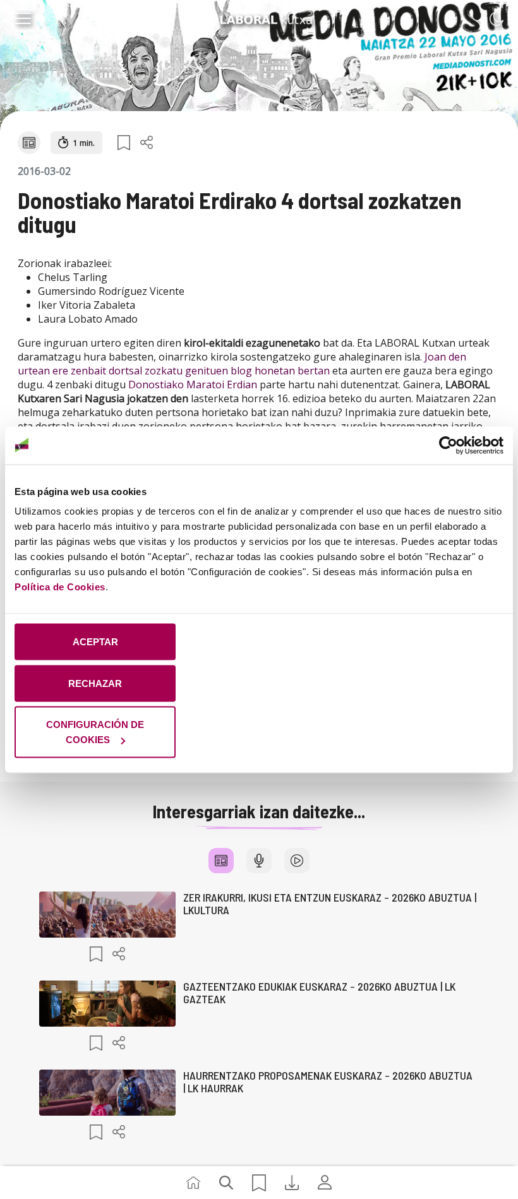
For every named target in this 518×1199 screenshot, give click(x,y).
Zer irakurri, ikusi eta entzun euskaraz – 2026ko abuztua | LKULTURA (329, 903)
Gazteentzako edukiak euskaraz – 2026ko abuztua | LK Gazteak (319, 992)
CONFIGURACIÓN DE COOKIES (95, 732)
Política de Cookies (60, 587)
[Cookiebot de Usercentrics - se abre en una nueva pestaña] (448, 445)
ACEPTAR (95, 641)
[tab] (221, 860)
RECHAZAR (95, 682)
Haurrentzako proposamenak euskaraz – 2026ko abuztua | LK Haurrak (328, 1081)
